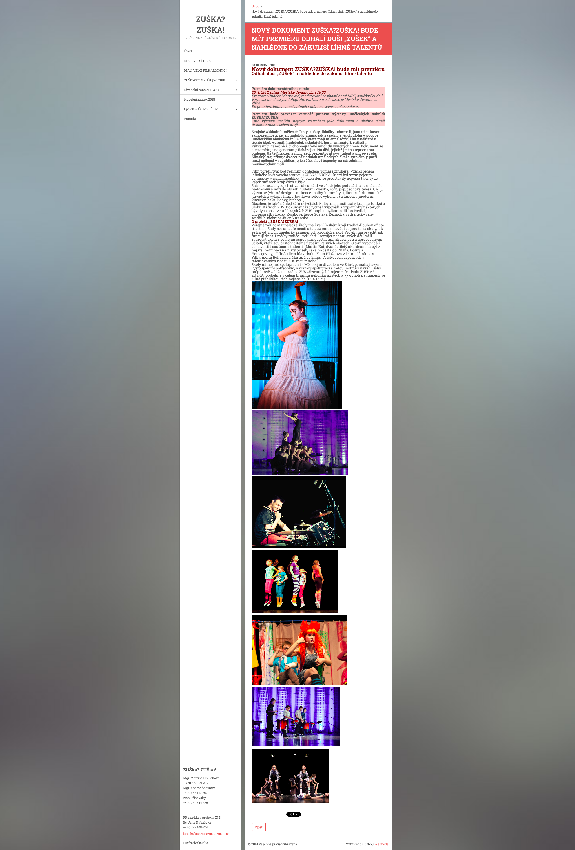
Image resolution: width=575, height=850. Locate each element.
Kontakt (190, 118)
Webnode (381, 844)
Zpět (259, 827)
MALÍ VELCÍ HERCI (198, 61)
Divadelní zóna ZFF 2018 (202, 89)
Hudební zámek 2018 (199, 99)
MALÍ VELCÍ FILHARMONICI (205, 70)
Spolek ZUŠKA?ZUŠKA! (201, 109)
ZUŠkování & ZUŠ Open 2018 (204, 80)
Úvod (188, 51)
